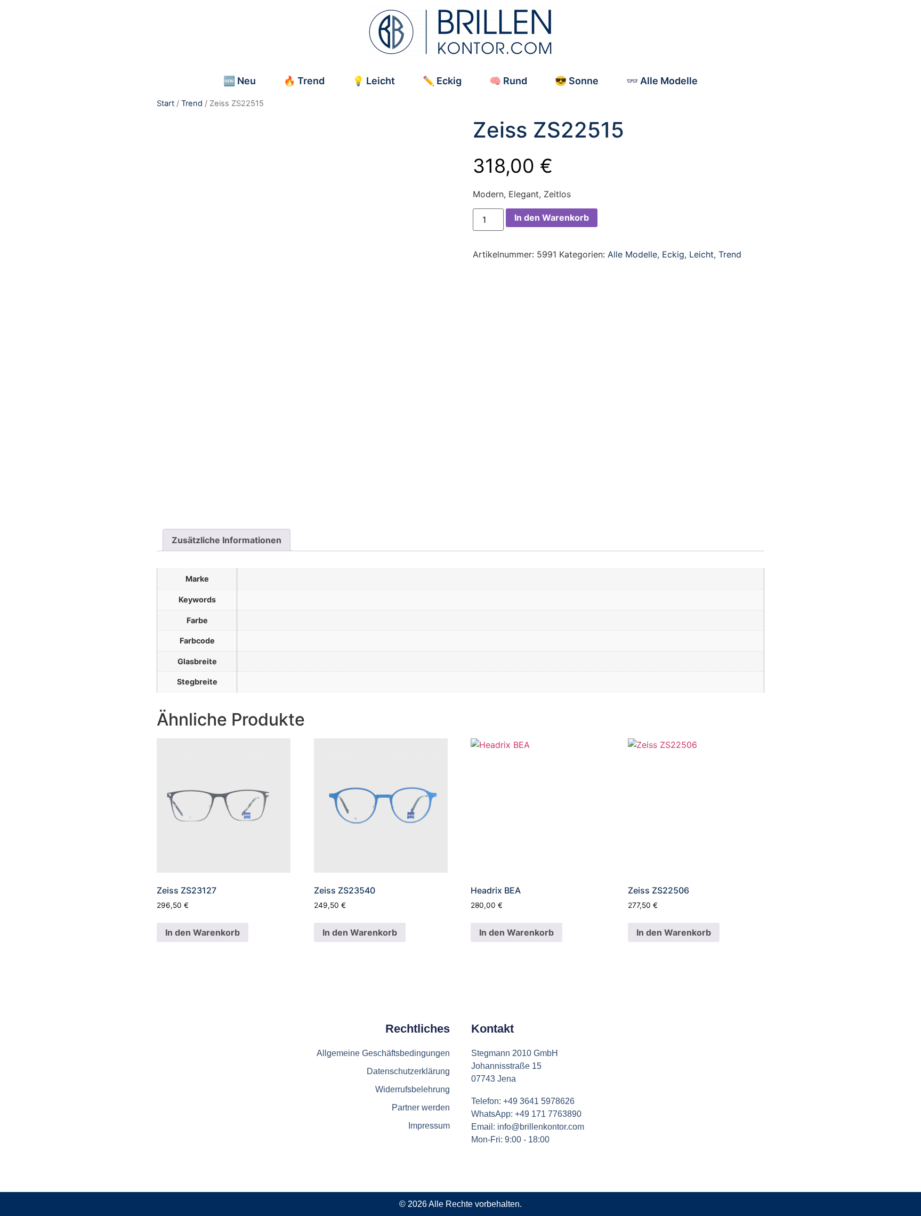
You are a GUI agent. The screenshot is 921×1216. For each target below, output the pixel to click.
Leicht (701, 254)
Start (165, 103)
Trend (192, 103)
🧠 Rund (508, 80)
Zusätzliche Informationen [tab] (226, 540)
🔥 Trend (304, 80)
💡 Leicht (373, 80)
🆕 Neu (239, 80)
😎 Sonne (577, 80)
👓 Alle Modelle (662, 80)
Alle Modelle (632, 254)
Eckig (673, 254)
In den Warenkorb (551, 217)
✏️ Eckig (442, 80)
